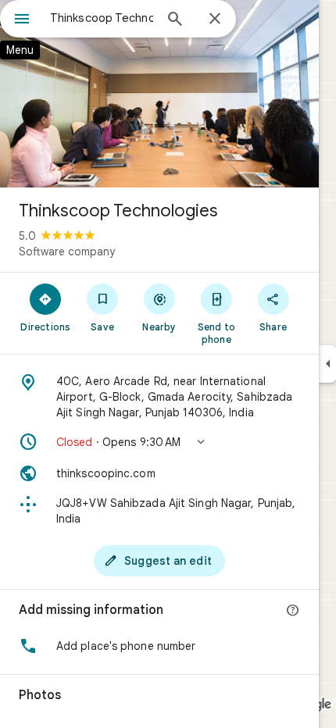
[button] (159, 442)
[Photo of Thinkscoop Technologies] (159, 93)
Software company (67, 251)
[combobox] (101, 18)
